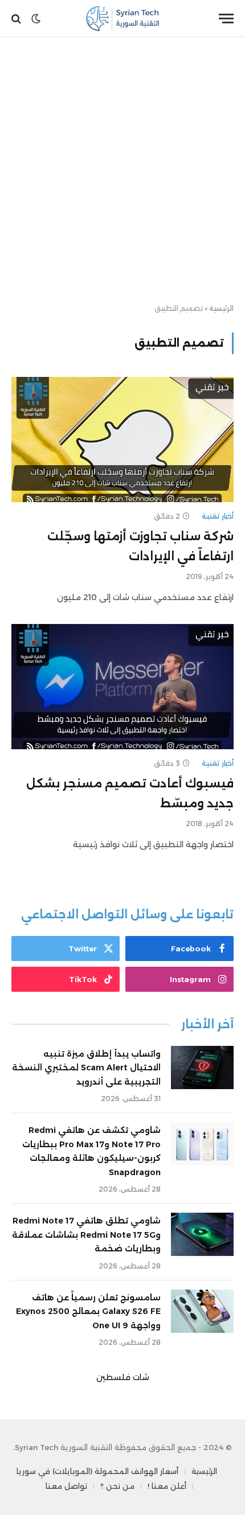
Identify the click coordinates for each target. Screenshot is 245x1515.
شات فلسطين (122, 1377)
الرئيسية (221, 308)
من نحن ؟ (117, 1486)
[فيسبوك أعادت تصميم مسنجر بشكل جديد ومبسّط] (122, 686)
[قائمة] (226, 18)
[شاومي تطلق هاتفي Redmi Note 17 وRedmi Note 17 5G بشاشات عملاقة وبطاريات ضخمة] (202, 1234)
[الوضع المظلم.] (35, 19)
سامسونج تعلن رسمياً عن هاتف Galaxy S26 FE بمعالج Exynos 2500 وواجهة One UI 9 (88, 1311)
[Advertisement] (122, 170)
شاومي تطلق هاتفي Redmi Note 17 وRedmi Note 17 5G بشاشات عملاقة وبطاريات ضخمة (86, 1235)
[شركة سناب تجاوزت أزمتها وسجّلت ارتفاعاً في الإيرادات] (122, 439)
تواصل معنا (66, 1486)
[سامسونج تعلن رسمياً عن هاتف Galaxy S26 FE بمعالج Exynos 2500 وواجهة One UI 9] (202, 1311)
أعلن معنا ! (167, 1486)
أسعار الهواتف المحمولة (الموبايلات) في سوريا (97, 1471)
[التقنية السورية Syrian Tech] (123, 18)
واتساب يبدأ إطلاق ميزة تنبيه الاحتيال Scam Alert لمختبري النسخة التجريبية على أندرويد (86, 1068)
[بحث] (17, 18)
